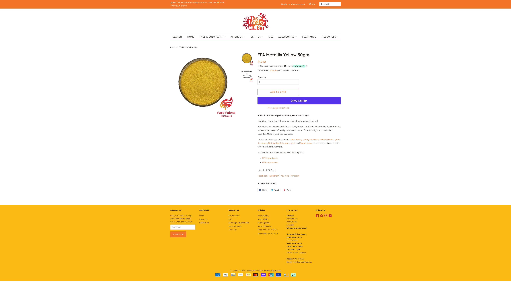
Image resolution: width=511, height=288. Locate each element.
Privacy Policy (263, 215)
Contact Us (204, 222)
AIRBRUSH (237, 36)
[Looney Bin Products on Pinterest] (321, 216)
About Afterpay (235, 226)
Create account (298, 4)
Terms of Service (264, 226)
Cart (314, 4)
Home (172, 47)
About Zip (232, 230)
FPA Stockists (234, 215)
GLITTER (256, 36)
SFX (271, 36)
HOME (190, 36)
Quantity (261, 77)
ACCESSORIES (286, 36)
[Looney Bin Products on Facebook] (317, 216)
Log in (284, 4)
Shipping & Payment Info (238, 222)
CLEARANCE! (309, 36)
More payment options (278, 108)
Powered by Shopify (272, 270)
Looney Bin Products (254, 270)
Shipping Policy (263, 222)
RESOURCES (329, 36)
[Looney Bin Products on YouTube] (330, 216)
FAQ (230, 219)
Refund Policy (263, 219)
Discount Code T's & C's (267, 230)
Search (177, 36)
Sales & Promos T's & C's (267, 233)
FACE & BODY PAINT (212, 36)
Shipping (274, 70)
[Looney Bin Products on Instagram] (325, 216)
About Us (203, 219)
